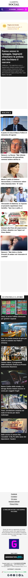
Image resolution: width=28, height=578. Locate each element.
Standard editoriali (14, 501)
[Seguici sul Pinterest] (19, 575)
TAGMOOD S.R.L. (8, 565)
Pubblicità (14, 494)
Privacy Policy (14, 504)
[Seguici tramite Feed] (22, 575)
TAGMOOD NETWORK (20, 563)
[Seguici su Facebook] (11, 575)
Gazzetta (14, 3)
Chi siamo (14, 499)
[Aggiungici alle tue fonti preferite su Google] (8, 575)
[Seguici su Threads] (17, 575)
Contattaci (14, 496)
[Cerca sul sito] (2, 9)
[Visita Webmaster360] (14, 557)
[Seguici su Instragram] (14, 575)
